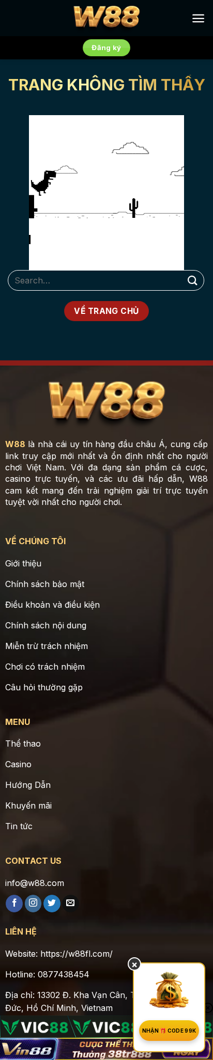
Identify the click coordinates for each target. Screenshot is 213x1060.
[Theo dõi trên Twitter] (51, 903)
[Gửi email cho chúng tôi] (70, 903)
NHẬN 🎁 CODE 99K (169, 1030)
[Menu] (198, 18)
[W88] (106, 18)
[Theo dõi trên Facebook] (14, 903)
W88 (15, 444)
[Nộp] (192, 280)
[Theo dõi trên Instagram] (33, 903)
